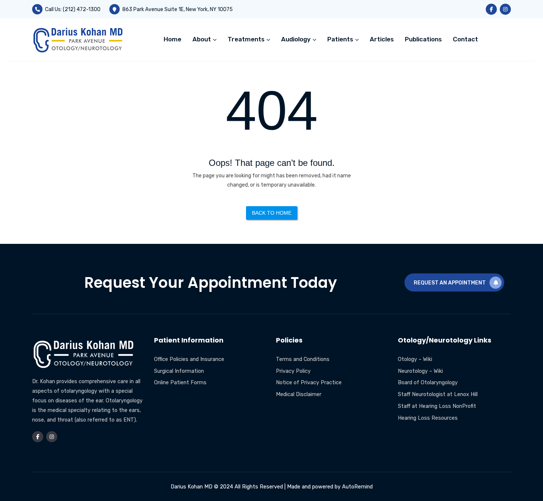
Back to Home (271, 213)
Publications (423, 39)
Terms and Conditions (302, 359)
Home (172, 39)
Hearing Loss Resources (428, 418)
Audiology (296, 39)
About (202, 39)
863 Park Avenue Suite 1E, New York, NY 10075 (177, 9)
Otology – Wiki (415, 359)
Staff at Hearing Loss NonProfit (437, 406)
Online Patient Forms (180, 382)
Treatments (247, 39)
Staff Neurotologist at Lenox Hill (438, 394)
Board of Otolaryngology (428, 382)
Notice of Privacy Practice (309, 382)
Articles (382, 39)
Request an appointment (450, 283)
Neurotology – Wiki (420, 371)
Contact (465, 39)
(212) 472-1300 (81, 9)
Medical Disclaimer (298, 394)
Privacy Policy (293, 371)
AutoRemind (357, 486)
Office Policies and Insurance (189, 359)
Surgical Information (179, 371)
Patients (341, 39)
